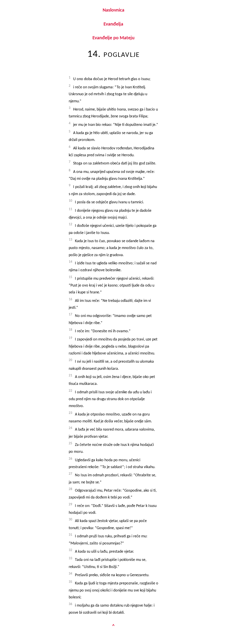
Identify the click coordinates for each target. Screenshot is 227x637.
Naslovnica (113, 10)
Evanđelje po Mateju (113, 38)
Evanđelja (113, 24)
